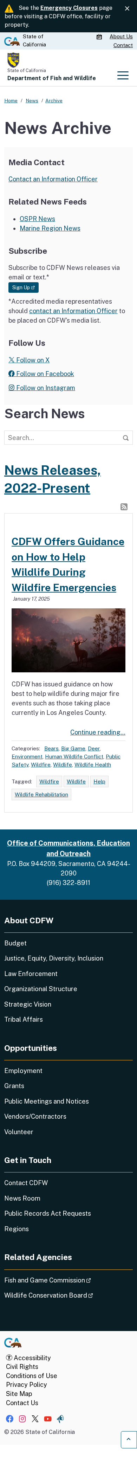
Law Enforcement (31, 973)
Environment (27, 756)
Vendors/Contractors (35, 1116)
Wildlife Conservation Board (68, 1295)
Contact (123, 45)
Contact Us (22, 1403)
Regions (16, 1229)
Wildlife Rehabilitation (41, 794)
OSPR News (37, 218)
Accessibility (31, 1358)
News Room (22, 1198)
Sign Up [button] (25, 287)
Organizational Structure (40, 989)
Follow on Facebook (44, 373)
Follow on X (32, 360)
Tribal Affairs (23, 1019)
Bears (51, 748)
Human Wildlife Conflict (74, 756)
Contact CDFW (26, 1183)
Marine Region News (50, 228)
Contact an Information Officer (53, 179)
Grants (14, 1086)
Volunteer (18, 1132)
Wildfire (41, 764)
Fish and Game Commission (67, 1280)
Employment (23, 1070)
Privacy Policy (26, 1384)
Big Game (73, 748)
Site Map (19, 1393)
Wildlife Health (92, 764)
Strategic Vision (27, 1004)
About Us (121, 36)
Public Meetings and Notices (46, 1101)
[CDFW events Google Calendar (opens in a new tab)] (100, 36)
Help (99, 781)
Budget (15, 943)
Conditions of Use (31, 1375)
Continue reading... (97, 732)
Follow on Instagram (45, 388)
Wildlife (62, 764)
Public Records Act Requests (47, 1213)
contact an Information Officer (73, 311)
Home (11, 100)
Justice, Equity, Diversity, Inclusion (53, 958)
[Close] (127, 8)
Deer (94, 748)
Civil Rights (22, 1366)
